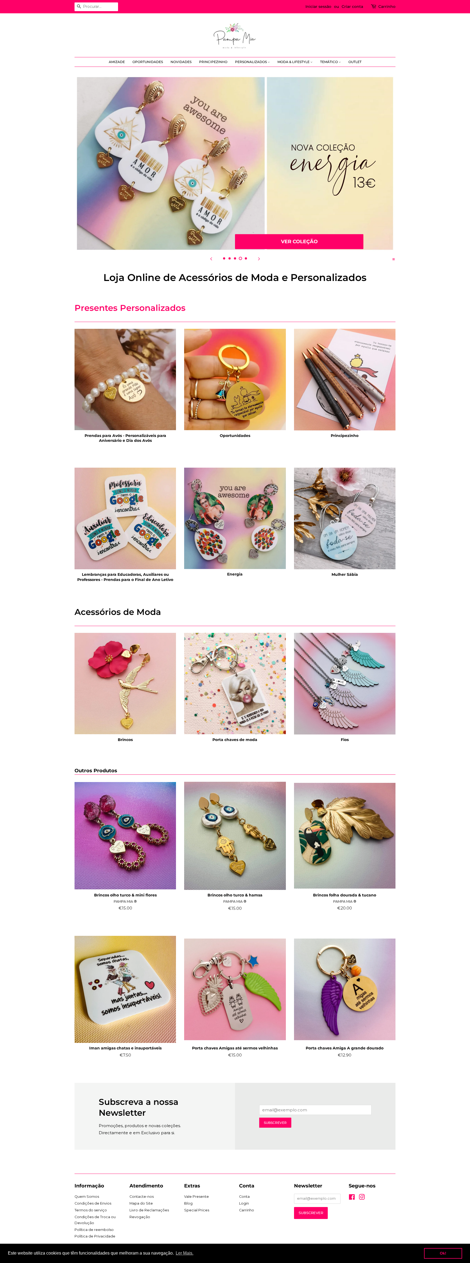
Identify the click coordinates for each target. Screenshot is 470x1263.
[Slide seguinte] (259, 259)
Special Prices (196, 1210)
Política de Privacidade (95, 1236)
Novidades (181, 62)
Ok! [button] (443, 1253)
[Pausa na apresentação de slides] (394, 259)
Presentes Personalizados (130, 308)
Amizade (117, 62)
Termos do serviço (91, 1210)
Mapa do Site (141, 1203)
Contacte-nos (141, 1197)
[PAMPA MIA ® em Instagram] (362, 1198)
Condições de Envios (93, 1203)
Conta (244, 1197)
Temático (329, 62)
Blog (188, 1203)
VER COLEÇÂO (299, 241)
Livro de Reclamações (149, 1210)
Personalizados (251, 62)
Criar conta (352, 6)
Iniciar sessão (318, 6)
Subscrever (275, 1123)
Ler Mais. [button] (184, 1253)
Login (244, 1203)
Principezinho (213, 62)
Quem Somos (87, 1197)
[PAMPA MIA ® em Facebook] (352, 1198)
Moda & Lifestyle (293, 62)
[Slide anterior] (211, 259)
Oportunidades (147, 62)
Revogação (139, 1217)
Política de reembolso (94, 1230)
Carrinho (386, 6)
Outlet (354, 62)
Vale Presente (196, 1197)
